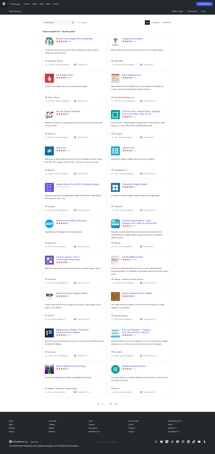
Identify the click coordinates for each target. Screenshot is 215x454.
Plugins (51, 428)
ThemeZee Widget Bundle (134, 184)
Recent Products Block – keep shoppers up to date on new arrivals (139, 221)
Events (131, 424)
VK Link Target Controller (68, 111)
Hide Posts (61, 148)
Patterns (52, 432)
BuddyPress (173, 432)
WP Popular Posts (64, 75)
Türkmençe (34, 442)
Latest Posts (128, 148)
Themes (52, 424)
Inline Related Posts (131, 75)
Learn (91, 421)
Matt (171, 424)
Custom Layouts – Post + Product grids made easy (68, 258)
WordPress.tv (95, 432)
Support (92, 424)
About (11, 421)
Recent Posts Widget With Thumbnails (74, 38)
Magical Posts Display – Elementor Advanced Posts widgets (72, 331)
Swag (132, 432)
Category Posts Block (132, 38)
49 (110, 404)
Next (116, 404)
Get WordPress (204, 4)
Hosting (12, 428)
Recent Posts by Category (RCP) (71, 293)
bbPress (172, 428)
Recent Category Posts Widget (137, 293)
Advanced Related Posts (134, 366)
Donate (132, 428)
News (11, 424)
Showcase (53, 421)
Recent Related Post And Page (70, 366)
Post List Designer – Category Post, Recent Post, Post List (136, 331)
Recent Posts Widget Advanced (71, 220)
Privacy (11, 432)
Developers (93, 428)
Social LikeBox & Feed (132, 257)
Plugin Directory (15, 11)
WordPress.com (175, 421)
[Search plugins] (73, 22)
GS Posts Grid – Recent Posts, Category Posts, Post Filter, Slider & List (141, 112)
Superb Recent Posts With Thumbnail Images (77, 184)
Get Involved (133, 421)
